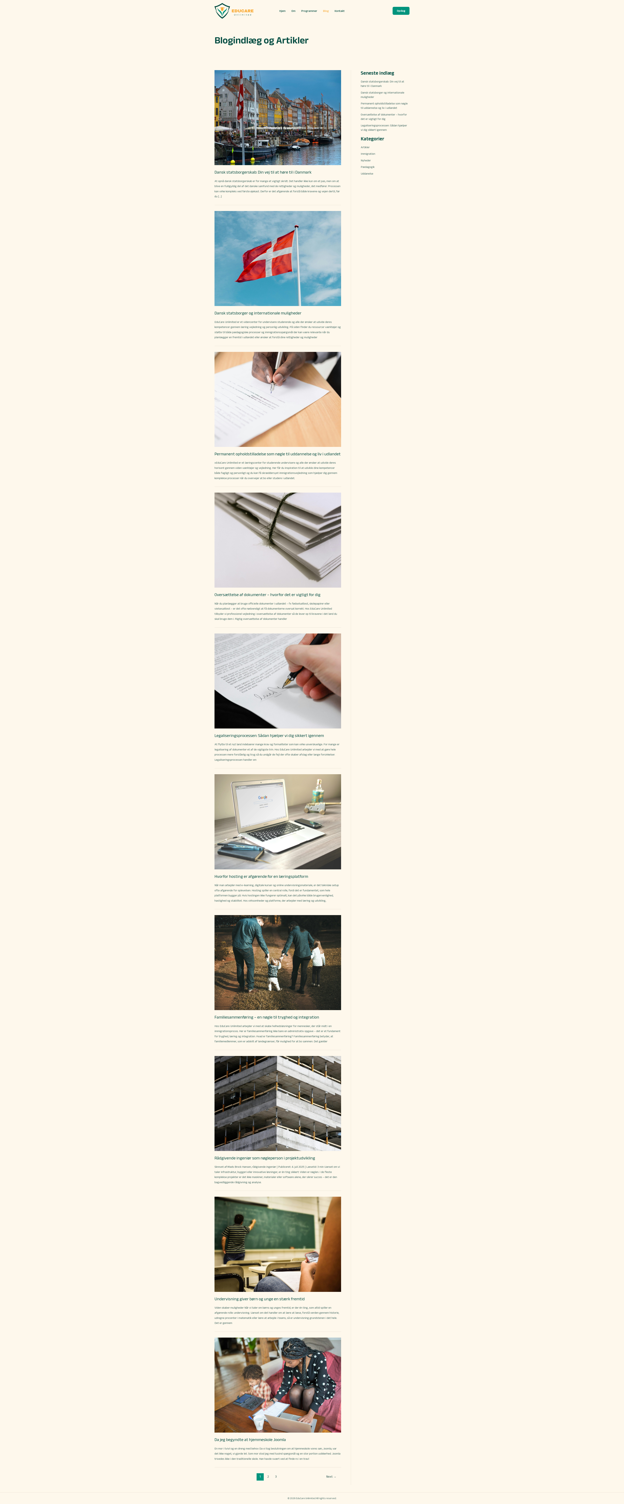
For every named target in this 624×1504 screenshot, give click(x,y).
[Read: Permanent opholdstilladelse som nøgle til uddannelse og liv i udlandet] (277, 399)
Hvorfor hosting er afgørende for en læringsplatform (261, 876)
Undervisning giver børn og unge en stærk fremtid (259, 1299)
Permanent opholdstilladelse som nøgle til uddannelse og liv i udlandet (277, 454)
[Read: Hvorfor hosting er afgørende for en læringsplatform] (277, 821)
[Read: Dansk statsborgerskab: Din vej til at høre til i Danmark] (277, 117)
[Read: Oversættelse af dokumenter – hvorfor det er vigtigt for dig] (277, 540)
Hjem (282, 11)
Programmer (309, 11)
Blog (326, 11)
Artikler (365, 147)
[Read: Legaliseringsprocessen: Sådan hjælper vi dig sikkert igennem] (277, 680)
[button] (401, 11)
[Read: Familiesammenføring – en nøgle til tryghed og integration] (277, 962)
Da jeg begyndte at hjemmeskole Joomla (250, 1439)
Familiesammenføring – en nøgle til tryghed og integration (266, 1017)
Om (293, 11)
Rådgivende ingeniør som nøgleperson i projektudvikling (264, 1158)
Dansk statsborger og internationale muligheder (257, 313)
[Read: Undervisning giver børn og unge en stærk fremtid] (277, 1244)
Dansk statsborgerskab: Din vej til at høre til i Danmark (263, 172)
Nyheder (366, 160)
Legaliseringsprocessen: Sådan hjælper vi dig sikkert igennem (269, 735)
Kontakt (340, 11)
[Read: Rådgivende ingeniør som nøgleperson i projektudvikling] (277, 1103)
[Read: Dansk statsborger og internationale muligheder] (277, 258)
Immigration (368, 153)
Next (331, 1476)
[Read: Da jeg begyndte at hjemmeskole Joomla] (277, 1385)
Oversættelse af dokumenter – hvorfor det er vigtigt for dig (267, 594)
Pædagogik (368, 167)
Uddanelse (367, 173)
